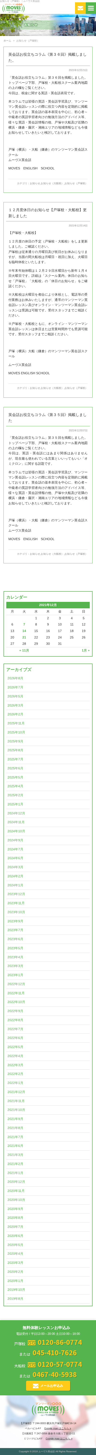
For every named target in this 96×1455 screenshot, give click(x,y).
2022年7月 (15, 1029)
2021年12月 (16, 1092)
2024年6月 (15, 858)
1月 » (86, 650)
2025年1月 (15, 804)
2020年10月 (16, 1200)
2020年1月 (15, 1281)
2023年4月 (15, 957)
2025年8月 (15, 750)
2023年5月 (15, 948)
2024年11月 (16, 822)
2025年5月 (15, 777)
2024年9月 (15, 840)
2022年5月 (15, 1047)
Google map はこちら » (57, 1428)
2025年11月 (16, 723)
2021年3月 (15, 1155)
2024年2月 (15, 876)
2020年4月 (15, 1253)
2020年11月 (16, 1191)
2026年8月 (15, 678)
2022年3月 (15, 1065)
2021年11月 (16, 1101)
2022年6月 (15, 1038)
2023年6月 (15, 939)
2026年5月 (15, 696)
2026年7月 (15, 687)
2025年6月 (15, 768)
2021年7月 (15, 1137)
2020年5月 (15, 1245)
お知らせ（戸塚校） (76, 183)
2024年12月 (16, 813)
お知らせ (35, 183)
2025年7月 (15, 759)
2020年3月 (15, 1263)
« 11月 (24, 650)
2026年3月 (15, 705)
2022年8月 (15, 1020)
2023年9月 (15, 921)
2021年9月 (15, 1119)
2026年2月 (15, 714)
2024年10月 (16, 831)
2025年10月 (16, 732)
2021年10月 (16, 1110)
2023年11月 (16, 903)
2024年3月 (15, 867)
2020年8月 (15, 1217)
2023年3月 (15, 966)
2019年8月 (15, 1298)
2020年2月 (15, 1272)
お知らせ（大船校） (52, 183)
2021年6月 (15, 1146)
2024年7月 (15, 849)
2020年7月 (15, 1227)
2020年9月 (15, 1209)
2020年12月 (16, 1182)
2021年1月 (15, 1173)
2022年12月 (16, 984)
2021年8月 (15, 1128)
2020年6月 (15, 1236)
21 (24, 637)
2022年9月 (15, 1011)
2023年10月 (16, 912)
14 (24, 631)
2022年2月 (15, 1074)
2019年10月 (16, 1289)
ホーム (7, 40)
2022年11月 (16, 993)
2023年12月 (16, 894)
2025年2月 (15, 795)
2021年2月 (15, 1164)
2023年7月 (15, 930)
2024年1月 (15, 885)
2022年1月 (15, 1083)
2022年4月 (15, 1056)
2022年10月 (16, 1002)
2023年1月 (15, 975)
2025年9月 (15, 741)
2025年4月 (15, 786)
